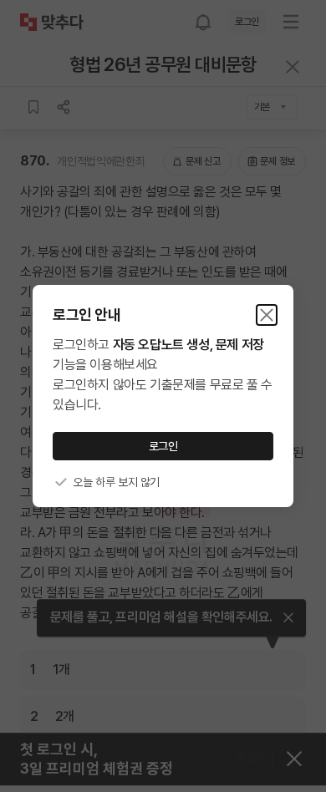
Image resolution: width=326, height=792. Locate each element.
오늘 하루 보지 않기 (116, 482)
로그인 (163, 446)
